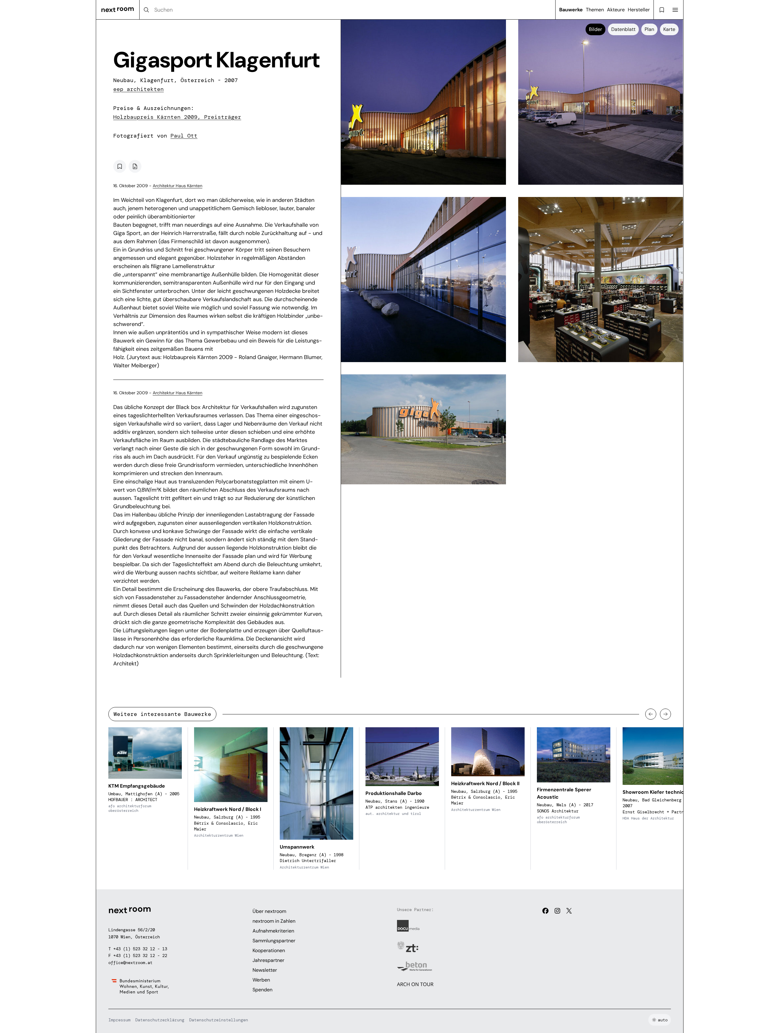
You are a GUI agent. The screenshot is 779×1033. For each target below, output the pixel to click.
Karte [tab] (669, 29)
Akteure (616, 9)
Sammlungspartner (274, 940)
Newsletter (265, 970)
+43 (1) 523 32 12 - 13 (140, 949)
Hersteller (639, 9)
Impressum (119, 1020)
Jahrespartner (268, 960)
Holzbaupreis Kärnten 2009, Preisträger (177, 117)
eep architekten (138, 89)
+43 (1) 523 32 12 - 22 (140, 955)
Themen (595, 9)
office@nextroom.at (130, 962)
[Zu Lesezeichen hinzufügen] (119, 166)
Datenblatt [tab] (623, 29)
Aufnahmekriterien (273, 931)
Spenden (262, 989)
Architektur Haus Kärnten (177, 185)
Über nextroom (269, 911)
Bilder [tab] (595, 29)
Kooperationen (269, 950)
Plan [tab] (649, 29)
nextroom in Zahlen (274, 921)
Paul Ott (183, 135)
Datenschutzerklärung (159, 1020)
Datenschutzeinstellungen (218, 1020)
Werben (261, 980)
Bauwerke (571, 9)
